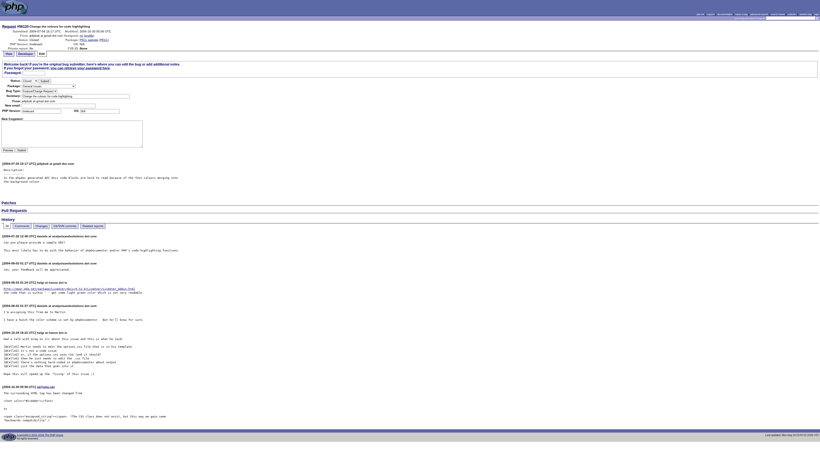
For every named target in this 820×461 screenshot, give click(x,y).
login (816, 14)
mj (81, 35)
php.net (700, 14)
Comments (22, 226)
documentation (724, 14)
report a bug (741, 14)
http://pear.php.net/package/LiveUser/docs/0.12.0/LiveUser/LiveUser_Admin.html (69, 288)
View (9, 53)
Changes (41, 226)
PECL (104, 40)
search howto (778, 14)
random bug (805, 14)
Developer (25, 53)
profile (89, 35)
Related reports (92, 226)
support (711, 14)
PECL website (89, 40)
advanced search (759, 14)
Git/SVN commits (65, 226)
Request (9, 26)
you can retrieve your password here (80, 68)
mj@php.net (46, 387)
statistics (792, 14)
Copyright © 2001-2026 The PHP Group (40, 435)
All (7, 226)
